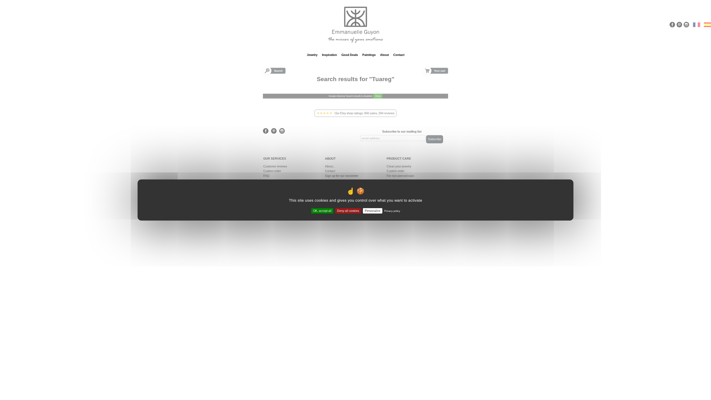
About (384, 54)
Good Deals (349, 54)
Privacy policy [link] (392, 210)
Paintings (369, 54)
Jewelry (312, 54)
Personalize (372, 210)
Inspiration (329, 54)
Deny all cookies (348, 210)
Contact (398, 54)
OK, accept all (322, 210)
